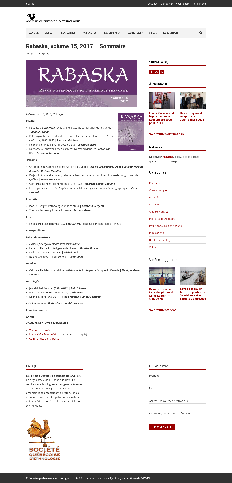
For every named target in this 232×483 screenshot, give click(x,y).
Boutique (153, 3)
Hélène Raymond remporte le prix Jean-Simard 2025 (192, 116)
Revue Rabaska (111, 33)
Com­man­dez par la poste (44, 338)
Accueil (34, 33)
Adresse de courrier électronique (169, 401)
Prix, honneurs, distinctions (165, 226)
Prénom (154, 375)
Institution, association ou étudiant (170, 413)
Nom (152, 388)
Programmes (67, 33)
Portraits (154, 183)
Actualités (90, 33)
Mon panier (167, 3)
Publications (156, 233)
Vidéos (153, 33)
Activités (154, 197)
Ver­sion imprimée (40, 330)
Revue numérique (44, 334)
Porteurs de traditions (162, 218)
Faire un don (199, 3)
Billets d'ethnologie (160, 240)
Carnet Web (135, 33)
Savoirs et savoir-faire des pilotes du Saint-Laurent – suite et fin (161, 294)
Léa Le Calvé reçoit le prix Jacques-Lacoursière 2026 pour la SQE (161, 118)
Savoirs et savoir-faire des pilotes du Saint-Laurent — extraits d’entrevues (193, 293)
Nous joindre (183, 3)
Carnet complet (158, 190)
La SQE (48, 33)
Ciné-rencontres (158, 211)
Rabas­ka (167, 157)
